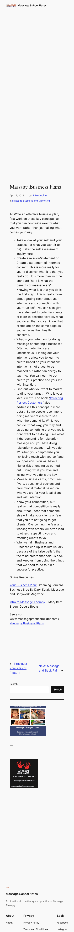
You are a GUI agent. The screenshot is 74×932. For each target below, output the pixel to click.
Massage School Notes (32, 5)
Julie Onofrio (40, 195)
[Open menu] (66, 5)
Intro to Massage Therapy (27, 602)
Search (14, 683)
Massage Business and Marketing (31, 200)
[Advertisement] (37, 51)
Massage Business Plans (27, 623)
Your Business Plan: (23, 585)
